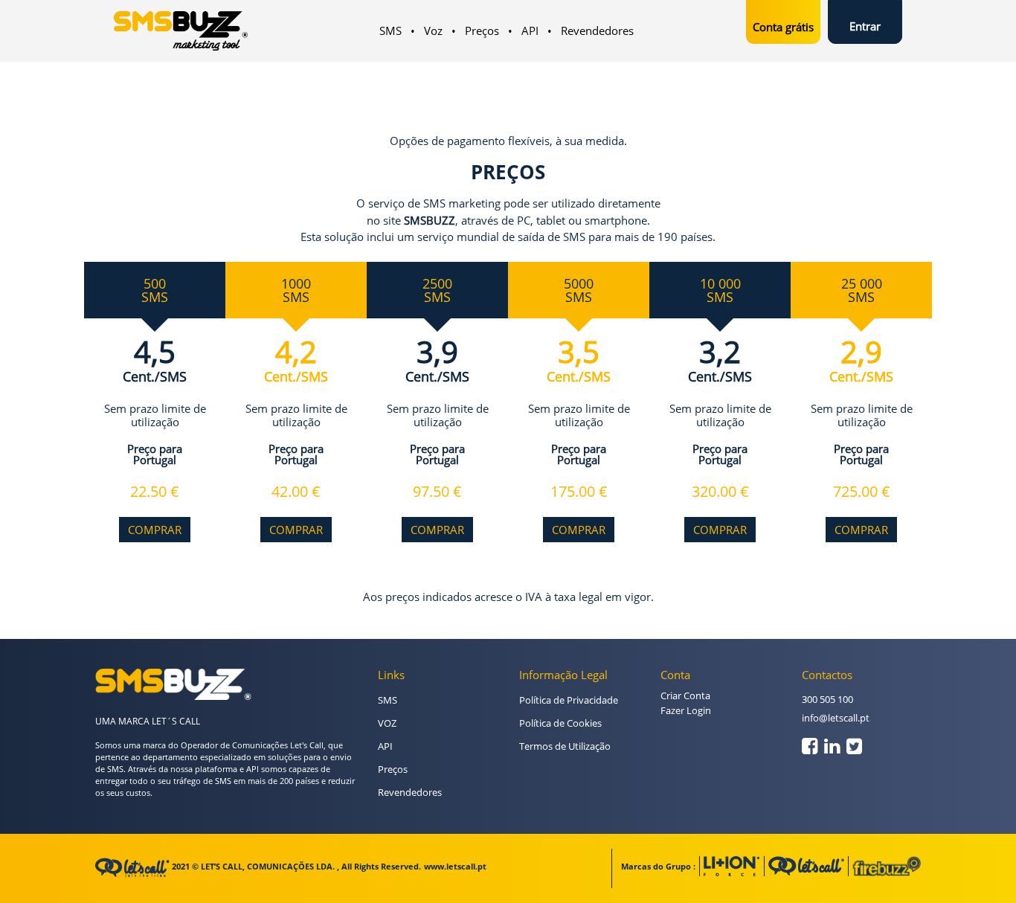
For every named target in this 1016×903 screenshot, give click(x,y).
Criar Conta (685, 695)
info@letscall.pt (835, 717)
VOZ (387, 723)
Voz (433, 30)
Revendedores (597, 30)
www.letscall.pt (455, 866)
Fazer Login (685, 710)
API (529, 30)
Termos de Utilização (565, 746)
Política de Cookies (560, 723)
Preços (482, 30)
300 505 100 (827, 699)
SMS (390, 30)
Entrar (865, 26)
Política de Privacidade (568, 700)
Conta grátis (783, 26)
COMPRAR (154, 529)
